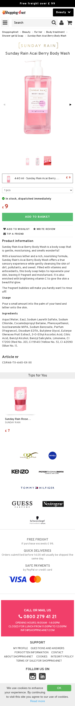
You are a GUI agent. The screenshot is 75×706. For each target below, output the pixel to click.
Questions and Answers (47, 648)
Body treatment (55, 32)
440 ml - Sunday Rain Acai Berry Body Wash (42, 178)
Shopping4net (10, 32)
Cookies (42, 656)
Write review (45, 229)
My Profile (20, 648)
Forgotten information (32, 652)
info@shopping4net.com (38, 630)
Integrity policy (62, 656)
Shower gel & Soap (12, 36)
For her (38, 32)
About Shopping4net (18, 656)
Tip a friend (15, 234)
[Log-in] (61, 23)
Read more (37, 701)
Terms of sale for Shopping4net (39, 661)
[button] (69, 23)
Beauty (26, 32)
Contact (57, 652)
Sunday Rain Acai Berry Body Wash (46, 36)
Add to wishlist (18, 229)
